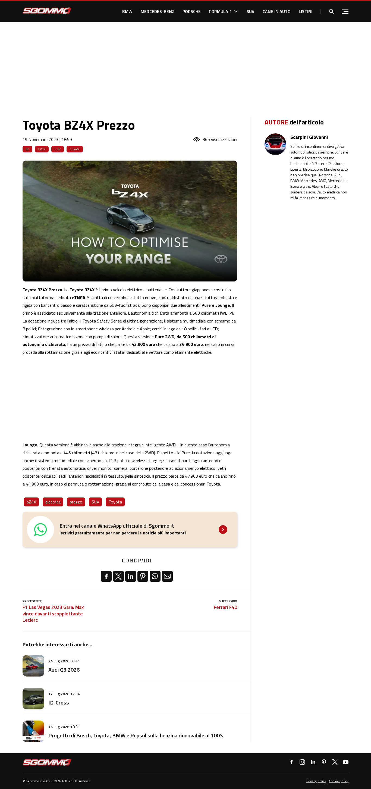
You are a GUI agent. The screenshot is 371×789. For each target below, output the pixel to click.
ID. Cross (58, 702)
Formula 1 (220, 11)
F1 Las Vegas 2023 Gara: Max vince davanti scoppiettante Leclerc (53, 613)
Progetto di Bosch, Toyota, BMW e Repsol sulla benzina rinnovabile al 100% (135, 735)
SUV (250, 11)
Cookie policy (338, 781)
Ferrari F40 (225, 607)
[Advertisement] (185, 63)
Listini (305, 11)
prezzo (76, 502)
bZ (27, 149)
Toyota (75, 149)
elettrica (53, 502)
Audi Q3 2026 (64, 669)
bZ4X (41, 149)
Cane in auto (277, 11)
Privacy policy (316, 781)
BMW (127, 11)
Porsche (192, 11)
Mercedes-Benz (157, 11)
